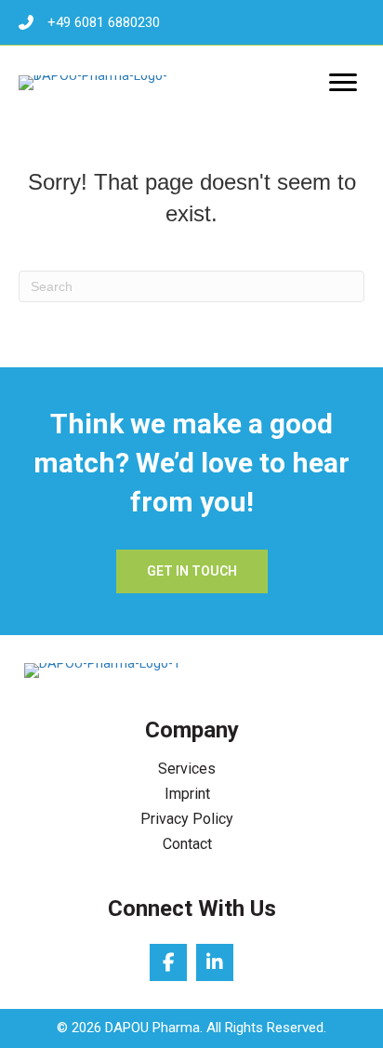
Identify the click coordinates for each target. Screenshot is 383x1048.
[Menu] (343, 83)
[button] (192, 571)
